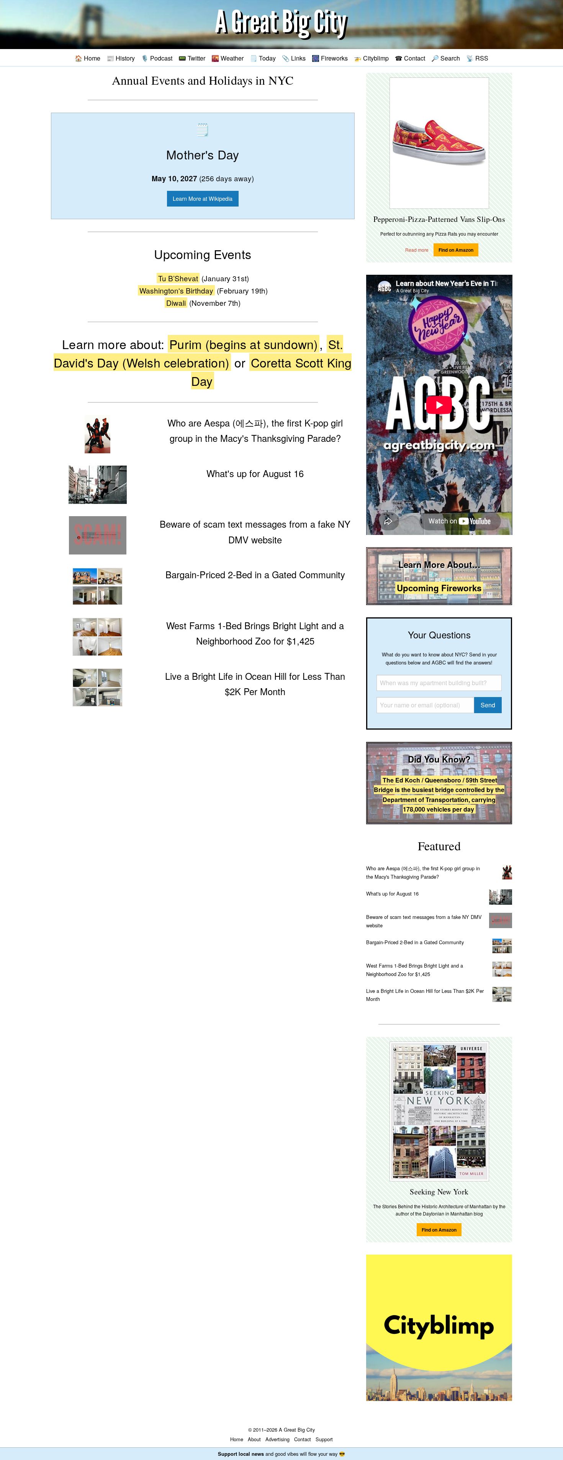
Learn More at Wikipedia (202, 198)
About (254, 1439)
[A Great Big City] (281, 25)
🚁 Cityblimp (371, 57)
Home (236, 1439)
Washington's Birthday (176, 290)
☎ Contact (410, 57)
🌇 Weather (227, 57)
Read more (417, 249)
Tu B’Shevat (178, 278)
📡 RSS (477, 57)
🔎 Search (445, 57)
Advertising (277, 1439)
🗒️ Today (263, 57)
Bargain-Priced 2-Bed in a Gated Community (415, 942)
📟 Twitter (191, 57)
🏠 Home (87, 57)
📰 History (120, 57)
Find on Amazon (456, 249)
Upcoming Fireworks (439, 588)
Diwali (176, 302)
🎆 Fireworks (330, 57)
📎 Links (294, 57)
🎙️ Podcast (156, 57)
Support (324, 1439)
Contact (302, 1439)
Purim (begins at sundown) (243, 344)
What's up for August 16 (392, 893)
